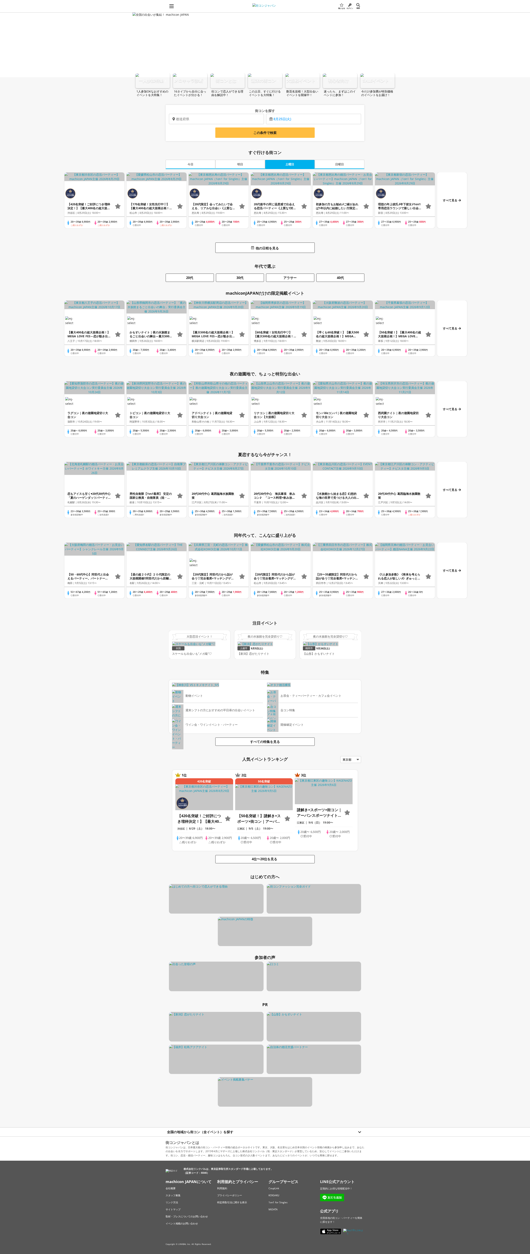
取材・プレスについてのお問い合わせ (187, 1216)
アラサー (290, 277)
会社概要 (171, 1188)
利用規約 (222, 1188)
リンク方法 (172, 1202)
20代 (189, 277)
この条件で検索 (265, 132)
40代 (340, 277)
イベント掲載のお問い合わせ (182, 1223)
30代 (239, 277)
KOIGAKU (274, 1195)
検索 (358, 8)
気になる (341, 8)
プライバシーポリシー (229, 1195)
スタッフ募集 (173, 1195)
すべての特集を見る (265, 741)
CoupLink (274, 1188)
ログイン (350, 8)
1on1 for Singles (278, 1202)
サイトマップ (173, 1209)
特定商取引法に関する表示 (232, 1202)
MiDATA (273, 1209)
